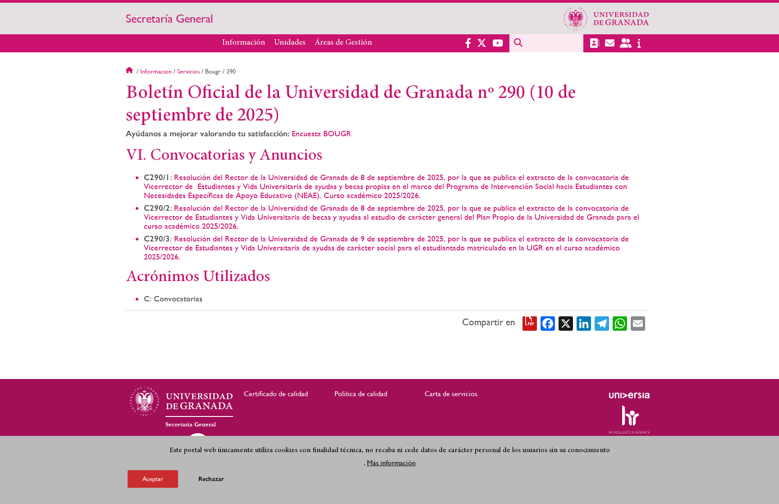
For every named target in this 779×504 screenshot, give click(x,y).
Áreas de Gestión (343, 43)
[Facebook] (548, 322)
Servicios (188, 71)
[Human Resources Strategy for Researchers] (629, 420)
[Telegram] (602, 322)
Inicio (130, 71)
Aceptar (152, 478)
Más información (391, 462)
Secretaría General (169, 18)
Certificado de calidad (276, 393)
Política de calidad (361, 393)
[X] (566, 322)
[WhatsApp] (620, 322)
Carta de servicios (451, 393)
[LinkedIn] (584, 322)
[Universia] (629, 395)
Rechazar (211, 479)
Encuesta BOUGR (321, 133)
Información (243, 43)
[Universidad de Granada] (606, 18)
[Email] (638, 322)
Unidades (290, 43)
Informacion (156, 71)
